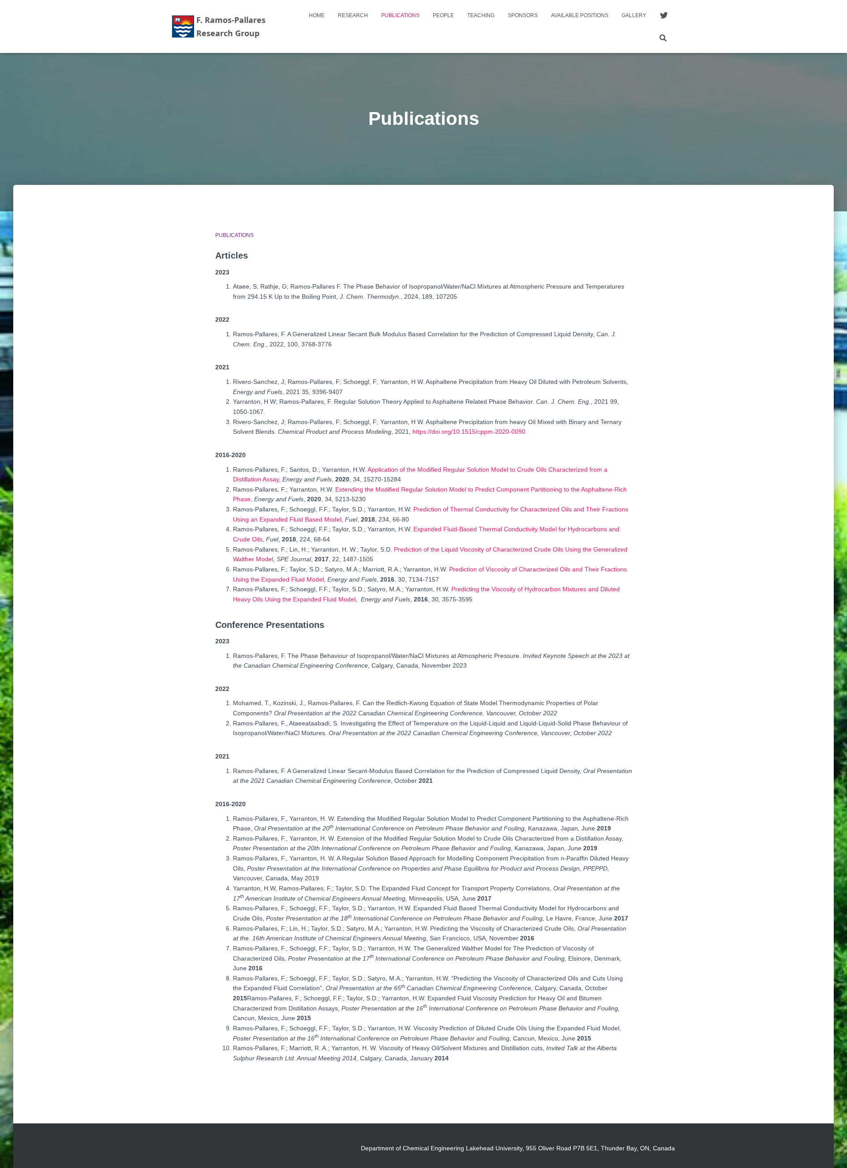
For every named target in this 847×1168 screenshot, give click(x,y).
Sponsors (523, 15)
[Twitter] (664, 15)
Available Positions (579, 15)
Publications (400, 15)
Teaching (481, 15)
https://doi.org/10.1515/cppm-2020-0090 (468, 431)
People (443, 15)
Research (353, 15)
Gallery (634, 15)
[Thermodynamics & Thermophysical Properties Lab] (223, 26)
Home (317, 15)
